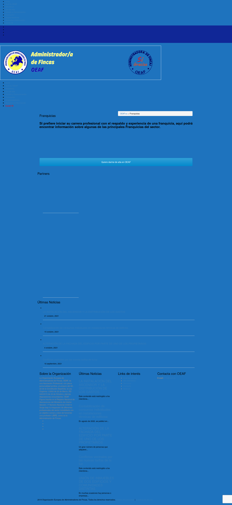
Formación (10, 14)
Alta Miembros (129, 380)
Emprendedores (12, 17)
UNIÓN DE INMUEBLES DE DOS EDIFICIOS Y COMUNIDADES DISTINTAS (96, 483)
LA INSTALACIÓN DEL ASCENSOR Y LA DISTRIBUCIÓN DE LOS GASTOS (84, 311)
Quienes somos (130, 378)
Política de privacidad (125, 499)
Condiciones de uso (144, 499)
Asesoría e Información (15, 20)
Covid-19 (9, 22)
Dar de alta (10, 9)
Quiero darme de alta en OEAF (116, 162)
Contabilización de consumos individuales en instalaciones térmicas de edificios (85, 327)
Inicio (7, 1)
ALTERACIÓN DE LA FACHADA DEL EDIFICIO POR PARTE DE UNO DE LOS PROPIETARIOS (94, 343)
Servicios (127, 383)
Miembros (9, 6)
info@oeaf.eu (170, 378)
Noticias (126, 388)
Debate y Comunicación (15, 12)
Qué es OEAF (11, 4)
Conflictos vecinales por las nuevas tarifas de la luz (70, 359)
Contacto (127, 386)
